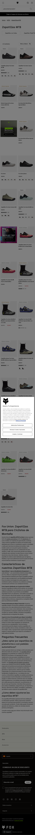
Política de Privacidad (21, 420)
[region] (17, 417)
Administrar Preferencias (17, 425)
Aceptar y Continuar (18, 434)
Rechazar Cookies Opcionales (17, 429)
